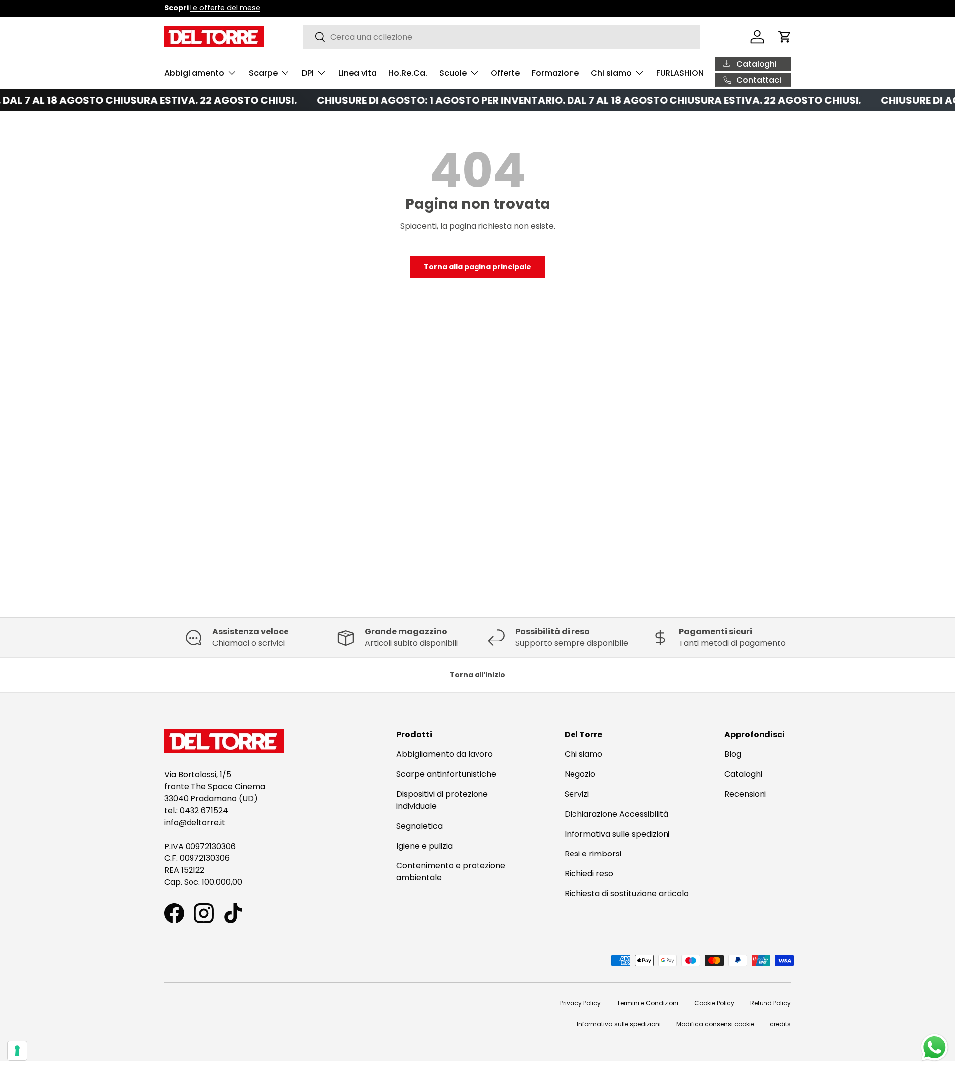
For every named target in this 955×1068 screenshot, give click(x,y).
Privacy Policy (580, 1003)
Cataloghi (743, 774)
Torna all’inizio (477, 675)
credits (780, 1024)
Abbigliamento (194, 73)
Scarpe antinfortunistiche (446, 774)
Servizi (577, 794)
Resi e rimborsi (593, 853)
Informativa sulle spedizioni (617, 834)
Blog (732, 754)
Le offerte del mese (225, 8)
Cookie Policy (714, 1003)
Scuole (453, 73)
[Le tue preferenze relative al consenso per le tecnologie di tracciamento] (17, 1050)
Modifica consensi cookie (715, 1024)
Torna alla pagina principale (477, 267)
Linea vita (357, 73)
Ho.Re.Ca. (407, 73)
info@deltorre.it (194, 822)
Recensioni (745, 794)
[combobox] (502, 37)
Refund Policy (770, 1003)
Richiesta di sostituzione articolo (627, 893)
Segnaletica (419, 826)
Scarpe (263, 73)
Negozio (580, 774)
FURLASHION (680, 73)
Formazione (555, 73)
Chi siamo (611, 73)
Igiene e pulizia (424, 846)
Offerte (505, 73)
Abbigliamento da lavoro (444, 754)
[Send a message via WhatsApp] (934, 1047)
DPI (308, 73)
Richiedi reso (589, 873)
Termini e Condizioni (647, 1003)
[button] (785, 37)
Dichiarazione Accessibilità (616, 814)
